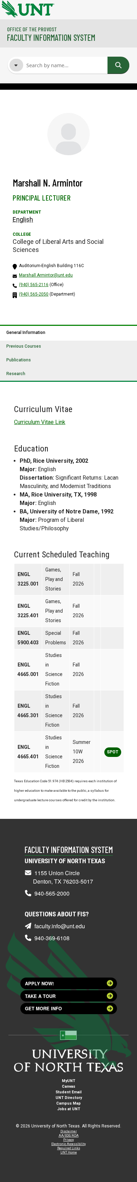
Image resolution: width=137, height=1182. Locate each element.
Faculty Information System (51, 37)
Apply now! (39, 983)
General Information (25, 332)
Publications (18, 360)
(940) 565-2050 (33, 294)
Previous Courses (23, 346)
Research (15, 373)
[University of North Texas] (9, 8)
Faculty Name (43, 97)
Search (118, 65)
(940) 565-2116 (33, 284)
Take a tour (40, 996)
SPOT (112, 752)
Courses (37, 111)
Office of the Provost (32, 29)
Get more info (43, 1008)
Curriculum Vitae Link (39, 422)
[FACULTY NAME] (16, 65)
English (23, 219)
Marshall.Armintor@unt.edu (46, 275)
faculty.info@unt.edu (59, 926)
